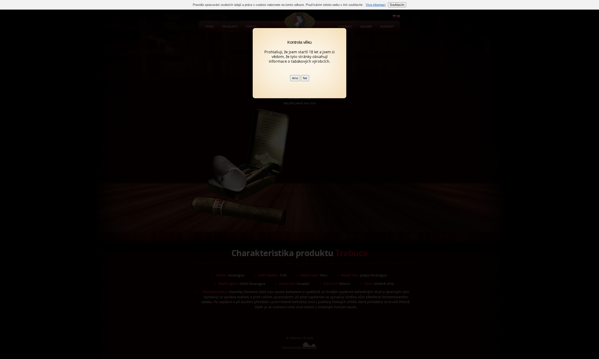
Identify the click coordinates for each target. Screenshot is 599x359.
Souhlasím (397, 5)
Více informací (376, 5)
